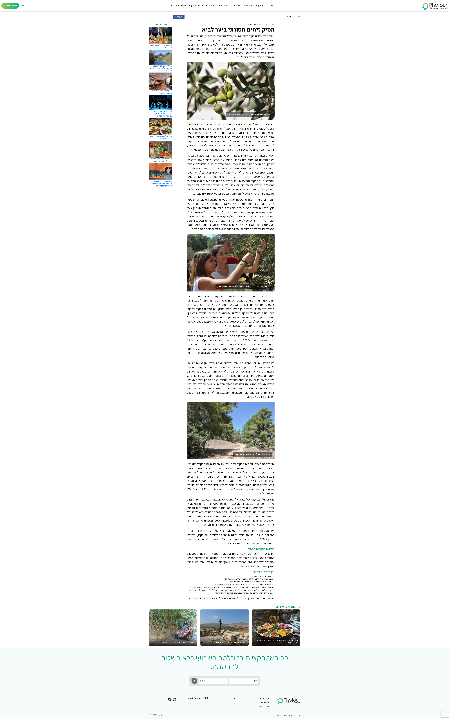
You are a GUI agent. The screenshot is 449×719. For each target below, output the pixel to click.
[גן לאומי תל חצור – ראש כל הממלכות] (224, 627)
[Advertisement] (291, 58)
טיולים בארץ (197, 5)
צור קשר (235, 698)
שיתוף (177, 17)
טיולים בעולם (179, 5)
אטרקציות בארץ (265, 5)
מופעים (224, 5)
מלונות (249, 5)
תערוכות (212, 5)
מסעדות (237, 5)
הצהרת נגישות (263, 706)
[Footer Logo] (288, 700)
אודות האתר (264, 698)
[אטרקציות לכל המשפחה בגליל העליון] (173, 627)
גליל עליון (252, 24)
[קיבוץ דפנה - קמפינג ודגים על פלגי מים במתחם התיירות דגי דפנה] (276, 627)
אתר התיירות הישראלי (267, 24)
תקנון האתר (264, 702)
